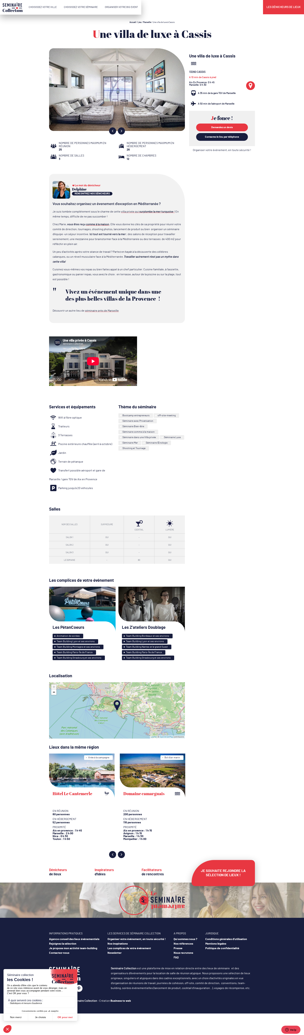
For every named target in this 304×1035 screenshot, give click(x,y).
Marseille (147, 22)
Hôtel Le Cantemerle (72, 793)
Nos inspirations (117, 943)
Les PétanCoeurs (68, 627)
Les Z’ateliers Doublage (144, 627)
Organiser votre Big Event (121, 7)
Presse (178, 948)
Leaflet (154, 737)
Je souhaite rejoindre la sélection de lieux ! (223, 873)
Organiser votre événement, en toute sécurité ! (222, 150)
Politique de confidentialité (222, 948)
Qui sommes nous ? (185, 939)
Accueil (132, 22)
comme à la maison (97, 224)
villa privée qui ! (148, 211)
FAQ (176, 957)
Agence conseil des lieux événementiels (74, 939)
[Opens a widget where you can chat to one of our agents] (290, 1030)
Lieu (139, 22)
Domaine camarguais (143, 793)
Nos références (183, 943)
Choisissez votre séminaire (81, 7)
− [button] (54, 692)
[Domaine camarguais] (152, 776)
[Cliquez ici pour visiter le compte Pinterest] (79, 988)
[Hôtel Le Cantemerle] (82, 776)
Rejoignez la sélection (62, 943)
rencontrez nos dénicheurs (92, 193)
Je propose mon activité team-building (73, 948)
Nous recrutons (183, 952)
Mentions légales (215, 943)
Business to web (120, 1000)
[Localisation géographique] (250, 85)
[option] (117, 89)
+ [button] (54, 687)
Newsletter (114, 952)
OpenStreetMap (166, 737)
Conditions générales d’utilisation (226, 939)
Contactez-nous (59, 952)
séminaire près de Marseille (102, 310)
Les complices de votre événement (129, 948)
